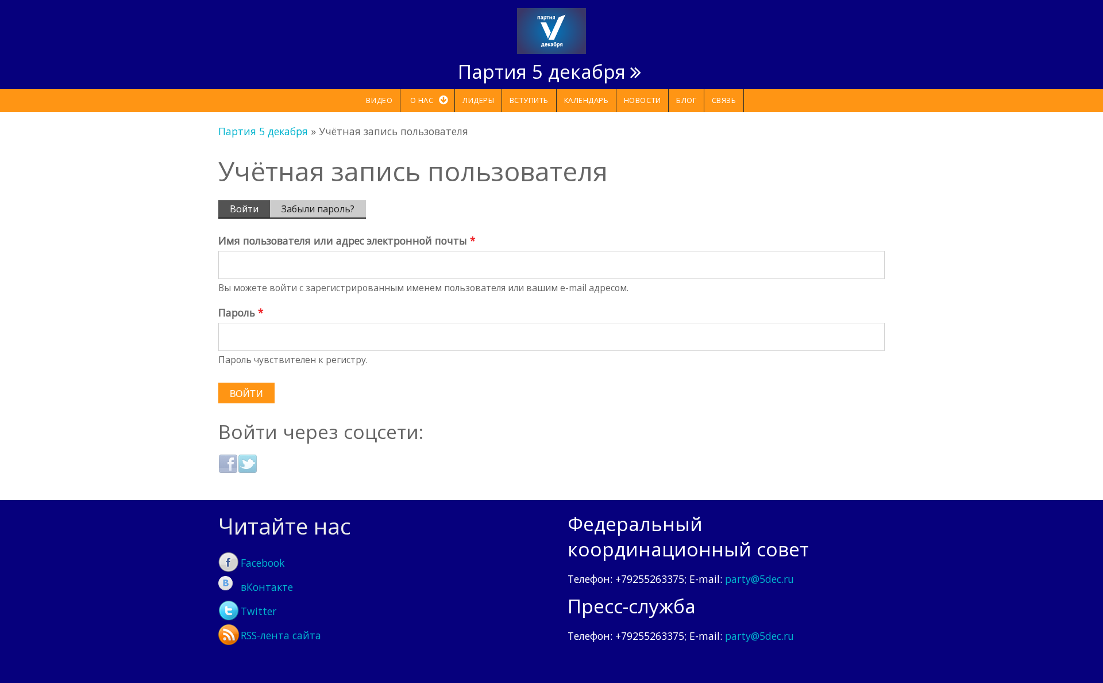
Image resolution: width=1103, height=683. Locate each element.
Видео (379, 100)
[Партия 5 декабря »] (551, 30)
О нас (422, 100)
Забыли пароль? (317, 209)
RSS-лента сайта (281, 635)
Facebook (263, 563)
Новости (642, 100)
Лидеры (478, 100)
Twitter (258, 611)
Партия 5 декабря (542, 71)
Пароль (241, 312)
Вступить (529, 100)
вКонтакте (267, 587)
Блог (686, 100)
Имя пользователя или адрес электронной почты (347, 240)
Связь (724, 100)
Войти (250, 211)
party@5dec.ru (759, 579)
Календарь (586, 100)
